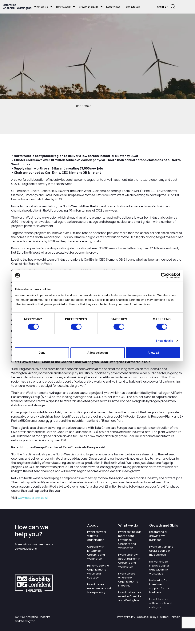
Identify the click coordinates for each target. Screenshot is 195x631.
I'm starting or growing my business (158, 536)
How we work (63, 7)
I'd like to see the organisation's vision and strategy (98, 571)
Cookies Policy (146, 617)
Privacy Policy (126, 617)
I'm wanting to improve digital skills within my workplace (159, 567)
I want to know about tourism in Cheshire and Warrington (129, 561)
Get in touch (133, 7)
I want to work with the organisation (96, 536)
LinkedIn (175, 617)
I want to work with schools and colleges (160, 603)
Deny (41, 352)
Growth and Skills (88, 7)
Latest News (113, 7)
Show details (164, 340)
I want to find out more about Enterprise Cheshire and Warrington (129, 540)
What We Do (41, 7)
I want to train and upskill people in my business (161, 551)
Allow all (153, 352)
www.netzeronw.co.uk (33, 498)
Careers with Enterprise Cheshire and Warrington (96, 553)
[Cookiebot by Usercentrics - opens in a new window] (163, 275)
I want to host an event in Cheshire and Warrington (129, 596)
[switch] (76, 327)
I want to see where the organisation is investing (128, 579)
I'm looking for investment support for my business (159, 586)
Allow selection (97, 352)
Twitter (163, 617)
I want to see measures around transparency (99, 588)
